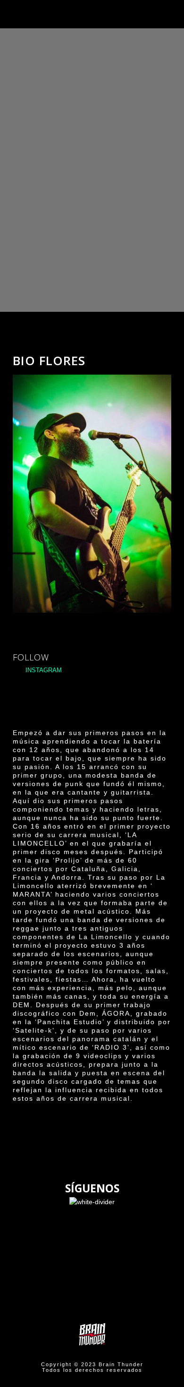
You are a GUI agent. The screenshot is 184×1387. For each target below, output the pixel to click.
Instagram (43, 670)
